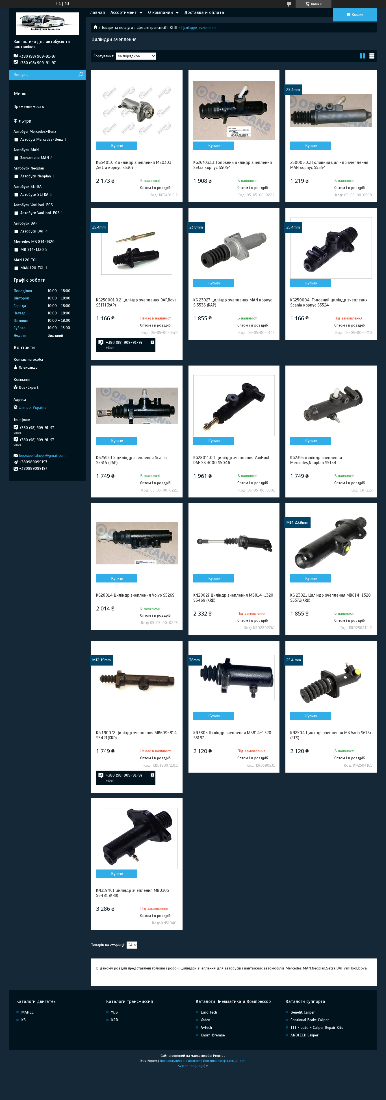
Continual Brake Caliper (309, 1020)
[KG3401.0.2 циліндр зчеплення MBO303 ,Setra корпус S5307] (136, 110)
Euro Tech (209, 1012)
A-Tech (206, 1027)
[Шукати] (81, 75)
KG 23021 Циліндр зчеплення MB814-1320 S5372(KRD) (330, 598)
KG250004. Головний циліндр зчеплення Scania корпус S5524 (329, 302)
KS (23, 1020)
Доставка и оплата (204, 12)
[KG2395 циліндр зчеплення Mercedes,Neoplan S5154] (331, 405)
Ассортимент (123, 12)
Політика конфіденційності (224, 1061)
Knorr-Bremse (213, 1035)
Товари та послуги (117, 27)
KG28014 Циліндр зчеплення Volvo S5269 (135, 595)
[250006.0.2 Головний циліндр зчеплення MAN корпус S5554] (331, 110)
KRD (114, 1020)
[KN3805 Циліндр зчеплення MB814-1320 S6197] (234, 680)
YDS (114, 1012)
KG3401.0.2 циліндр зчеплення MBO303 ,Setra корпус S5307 (133, 165)
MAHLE (27, 1012)
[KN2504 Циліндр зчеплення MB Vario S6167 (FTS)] (331, 680)
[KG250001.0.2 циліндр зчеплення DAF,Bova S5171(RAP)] (136, 248)
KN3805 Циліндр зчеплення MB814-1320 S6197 (232, 735)
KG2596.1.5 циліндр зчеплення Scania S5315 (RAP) (131, 460)
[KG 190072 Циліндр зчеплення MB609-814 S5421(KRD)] (136, 680)
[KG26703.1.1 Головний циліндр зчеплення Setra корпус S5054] (234, 110)
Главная (96, 12)
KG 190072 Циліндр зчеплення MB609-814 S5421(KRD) (136, 735)
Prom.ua (219, 1056)
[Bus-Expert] (47, 23)
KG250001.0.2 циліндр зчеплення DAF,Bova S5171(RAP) (136, 302)
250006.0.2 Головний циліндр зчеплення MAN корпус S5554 (329, 165)
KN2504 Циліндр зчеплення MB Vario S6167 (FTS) (331, 735)
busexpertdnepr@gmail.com (42, 455)
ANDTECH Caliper (304, 1035)
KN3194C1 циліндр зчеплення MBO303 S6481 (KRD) (132, 893)
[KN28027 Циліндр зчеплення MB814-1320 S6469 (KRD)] (234, 543)
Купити (117, 145)
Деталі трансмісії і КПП (157, 27)
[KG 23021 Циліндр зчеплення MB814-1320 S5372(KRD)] (331, 543)
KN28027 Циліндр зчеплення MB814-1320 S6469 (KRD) (233, 598)
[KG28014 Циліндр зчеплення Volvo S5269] (136, 543)
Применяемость (29, 106)
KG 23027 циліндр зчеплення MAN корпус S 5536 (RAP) (232, 302)
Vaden (205, 1020)
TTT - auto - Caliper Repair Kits (316, 1027)
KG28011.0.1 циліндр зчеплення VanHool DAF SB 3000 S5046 (231, 460)
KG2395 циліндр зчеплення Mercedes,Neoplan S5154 (316, 460)
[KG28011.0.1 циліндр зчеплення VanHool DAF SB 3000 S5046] (234, 405)
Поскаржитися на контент (180, 1061)
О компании (160, 12)
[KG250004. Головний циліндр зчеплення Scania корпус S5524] (331, 248)
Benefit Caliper (302, 1012)
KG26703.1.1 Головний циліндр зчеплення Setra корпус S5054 (232, 165)
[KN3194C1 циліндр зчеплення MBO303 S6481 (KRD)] (136, 838)
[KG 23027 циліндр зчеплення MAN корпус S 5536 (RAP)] (234, 248)
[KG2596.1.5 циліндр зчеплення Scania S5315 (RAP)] (136, 405)
